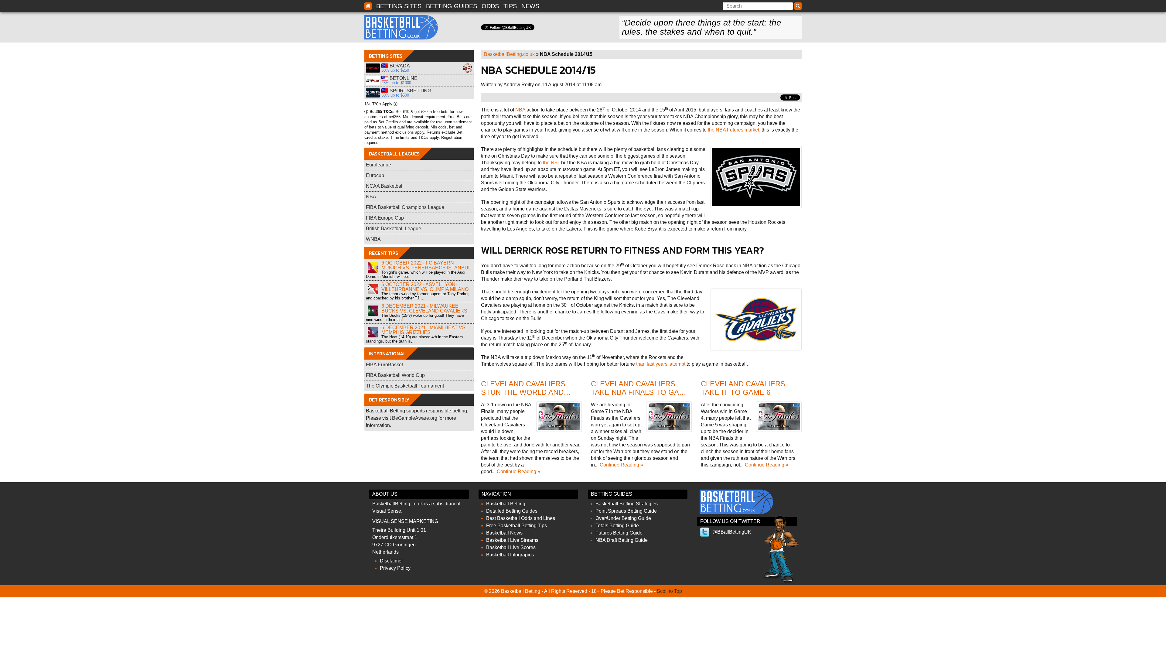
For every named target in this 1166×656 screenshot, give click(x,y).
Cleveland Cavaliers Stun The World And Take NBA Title (523, 392)
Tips (510, 6)
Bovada (373, 68)
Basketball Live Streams (512, 540)
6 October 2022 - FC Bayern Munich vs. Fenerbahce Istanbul (426, 265)
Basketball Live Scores (511, 547)
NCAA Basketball (385, 186)
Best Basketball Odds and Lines (520, 518)
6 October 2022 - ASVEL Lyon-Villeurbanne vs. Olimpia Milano (425, 287)
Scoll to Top (669, 591)
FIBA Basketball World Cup (395, 375)
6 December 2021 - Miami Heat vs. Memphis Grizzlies (424, 330)
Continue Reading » (518, 471)
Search (799, 6)
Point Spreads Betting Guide (626, 511)
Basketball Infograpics (510, 554)
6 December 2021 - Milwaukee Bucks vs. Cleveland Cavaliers (424, 308)
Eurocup (375, 175)
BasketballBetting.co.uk (509, 54)
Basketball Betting (401, 27)
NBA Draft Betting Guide (621, 540)
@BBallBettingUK (731, 532)
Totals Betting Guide (617, 525)
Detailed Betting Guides (511, 511)
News (530, 6)
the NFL (551, 162)
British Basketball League (393, 228)
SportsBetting (373, 92)
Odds (490, 6)
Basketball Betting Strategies (626, 503)
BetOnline (373, 80)
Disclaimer (391, 560)
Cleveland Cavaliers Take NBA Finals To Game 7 (640, 392)
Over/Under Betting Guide (623, 518)
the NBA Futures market (733, 129)
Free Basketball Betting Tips (516, 525)
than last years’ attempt (660, 364)
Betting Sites (398, 6)
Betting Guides (451, 6)
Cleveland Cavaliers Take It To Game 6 (743, 388)
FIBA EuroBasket (384, 364)
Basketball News (504, 532)
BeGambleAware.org (414, 418)
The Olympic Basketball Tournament (405, 385)
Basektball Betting (368, 6)
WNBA (373, 239)
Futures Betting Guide (619, 532)
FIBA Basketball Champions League (405, 207)
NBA (520, 109)
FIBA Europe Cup (385, 217)
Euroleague (378, 164)
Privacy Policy (395, 568)
